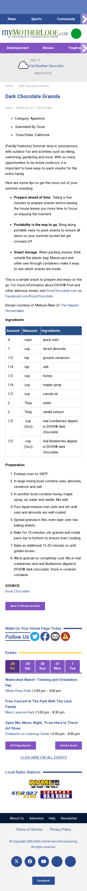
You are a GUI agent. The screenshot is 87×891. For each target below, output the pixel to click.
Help (52, 818)
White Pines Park (18, 691)
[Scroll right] (84, 19)
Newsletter (69, 818)
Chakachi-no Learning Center (27, 734)
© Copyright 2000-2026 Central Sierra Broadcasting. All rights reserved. (43, 844)
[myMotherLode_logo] (34, 33)
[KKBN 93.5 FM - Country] (56, 793)
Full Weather (39, 66)
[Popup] (76, 33)
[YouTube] (43, 861)
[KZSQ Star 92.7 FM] (22, 793)
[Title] (70, 861)
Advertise (36, 818)
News (12, 19)
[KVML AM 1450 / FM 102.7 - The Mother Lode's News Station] (44, 782)
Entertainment (18, 48)
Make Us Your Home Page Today (33, 628)
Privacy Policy (60, 829)
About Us (17, 818)
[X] (16, 861)
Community (66, 19)
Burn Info (56, 66)
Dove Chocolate (17, 591)
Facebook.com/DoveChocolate (29, 296)
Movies (48, 48)
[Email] (57, 861)
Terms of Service (29, 829)
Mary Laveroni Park (19, 712)
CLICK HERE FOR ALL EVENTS (43, 757)
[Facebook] (30, 861)
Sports (36, 19)
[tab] (12, 666)
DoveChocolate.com (61, 291)
